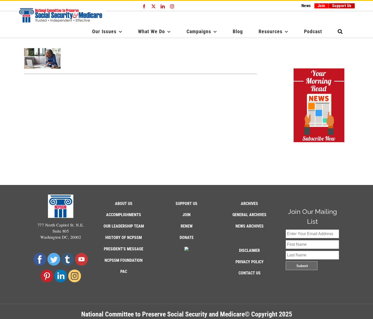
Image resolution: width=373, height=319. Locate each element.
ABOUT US (123, 203)
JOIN (186, 214)
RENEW (187, 226)
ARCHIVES (249, 203)
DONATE (187, 237)
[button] (340, 31)
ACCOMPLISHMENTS (123, 214)
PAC (123, 271)
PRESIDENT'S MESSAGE (123, 249)
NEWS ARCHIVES (249, 226)
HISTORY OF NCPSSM (123, 237)
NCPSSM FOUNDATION (124, 260)
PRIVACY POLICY (249, 261)
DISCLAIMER (249, 250)
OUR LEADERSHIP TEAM (124, 226)
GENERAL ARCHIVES (249, 214)
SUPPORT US (186, 203)
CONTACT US (250, 273)
